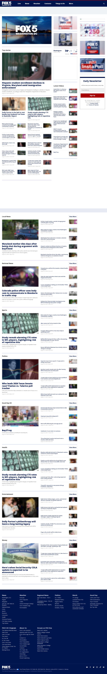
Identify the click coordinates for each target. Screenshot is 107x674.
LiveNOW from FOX (77, 599)
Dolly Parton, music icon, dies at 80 (8, 143)
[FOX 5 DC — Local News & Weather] (7, 4)
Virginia (4, 599)
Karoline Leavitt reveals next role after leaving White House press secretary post (53, 370)
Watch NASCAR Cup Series (44, 638)
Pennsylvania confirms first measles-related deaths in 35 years (54, 268)
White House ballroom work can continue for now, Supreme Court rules (54, 394)
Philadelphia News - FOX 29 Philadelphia (44, 601)
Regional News (42, 595)
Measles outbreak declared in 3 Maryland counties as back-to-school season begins (54, 452)
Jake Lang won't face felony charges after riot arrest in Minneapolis (34, 171)
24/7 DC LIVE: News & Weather (8, 604)
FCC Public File (24, 650)
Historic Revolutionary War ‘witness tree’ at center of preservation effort (54, 293)
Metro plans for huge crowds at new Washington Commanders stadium (9, 125)
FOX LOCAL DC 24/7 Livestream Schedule (78, 607)
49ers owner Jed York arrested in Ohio (51, 323)
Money (4, 540)
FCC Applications (24, 652)
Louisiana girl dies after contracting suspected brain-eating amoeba (53, 477)
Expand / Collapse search (104, 3)
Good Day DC (7, 403)
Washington (58, 51)
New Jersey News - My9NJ (44, 604)
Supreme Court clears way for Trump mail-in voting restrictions (52, 361)
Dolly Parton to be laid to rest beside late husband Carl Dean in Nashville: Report (13, 114)
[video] (73, 91)
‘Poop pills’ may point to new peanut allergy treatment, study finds (52, 486)
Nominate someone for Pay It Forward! (96, 604)
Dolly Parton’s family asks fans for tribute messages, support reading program (51, 516)
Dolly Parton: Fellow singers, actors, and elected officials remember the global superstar (53, 499)
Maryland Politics (59, 599)
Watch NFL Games (42, 630)
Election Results (59, 605)
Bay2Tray (56, 152)
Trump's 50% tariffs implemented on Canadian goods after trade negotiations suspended (53, 386)
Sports (4, 310)
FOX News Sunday (7, 621)
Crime (3, 609)
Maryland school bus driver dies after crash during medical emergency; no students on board (35, 126)
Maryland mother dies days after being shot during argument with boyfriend (20, 246)
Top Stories (5, 623)
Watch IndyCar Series (43, 640)
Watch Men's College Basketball (43, 642)
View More (72, 217)
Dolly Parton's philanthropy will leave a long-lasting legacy (19, 522)
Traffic (21, 601)
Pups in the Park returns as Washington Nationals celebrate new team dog (61, 98)
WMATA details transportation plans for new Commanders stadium (61, 130)
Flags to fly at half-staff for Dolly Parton (51, 532)
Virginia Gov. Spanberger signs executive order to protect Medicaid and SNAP (60, 123)
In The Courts (5, 640)
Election (57, 603)
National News (7, 263)
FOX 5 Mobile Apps (25, 644)
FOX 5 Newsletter (24, 642)
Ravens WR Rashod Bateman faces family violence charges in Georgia (54, 348)
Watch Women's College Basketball (43, 646)
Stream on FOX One (44, 628)
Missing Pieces (6, 650)
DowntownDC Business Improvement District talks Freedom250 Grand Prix (54, 408)
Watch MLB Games (42, 636)
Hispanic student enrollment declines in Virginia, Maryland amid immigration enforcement (23, 85)
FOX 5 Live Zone (6, 642)
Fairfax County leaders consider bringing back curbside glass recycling (8, 136)
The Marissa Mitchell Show (9, 630)
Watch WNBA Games (43, 649)
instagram (97, 667)
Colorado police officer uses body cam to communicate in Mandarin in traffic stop (20, 293)
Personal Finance (6, 619)
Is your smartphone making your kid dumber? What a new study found (54, 285)
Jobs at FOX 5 (23, 656)
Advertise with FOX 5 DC (26, 632)
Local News (6, 217)
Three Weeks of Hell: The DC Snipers (9, 647)
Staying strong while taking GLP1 (49, 416)
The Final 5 (5, 636)
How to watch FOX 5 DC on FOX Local (79, 604)
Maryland (4, 601)
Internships (23, 654)
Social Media (23, 646)
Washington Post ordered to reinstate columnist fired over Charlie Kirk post (35, 144)
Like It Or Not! (6, 634)
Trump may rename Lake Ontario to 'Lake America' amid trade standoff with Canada (34, 162)
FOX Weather (23, 607)
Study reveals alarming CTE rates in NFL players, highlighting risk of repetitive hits (39, 115)
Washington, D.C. (6, 597)
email (103, 667)
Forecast (22, 597)
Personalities (23, 640)
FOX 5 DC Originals (9, 628)
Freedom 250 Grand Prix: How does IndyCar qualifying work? (52, 331)
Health (4, 447)
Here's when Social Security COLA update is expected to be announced (19, 570)
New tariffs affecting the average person (51, 423)
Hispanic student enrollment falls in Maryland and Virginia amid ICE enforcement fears (60, 114)
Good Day (93, 595)
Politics (4, 356)
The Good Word (6, 644)
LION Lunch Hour (94, 597)
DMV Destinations (95, 599)
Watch (74, 595)
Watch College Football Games (43, 633)
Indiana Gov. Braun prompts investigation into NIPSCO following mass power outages (53, 302)
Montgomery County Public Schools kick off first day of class (9, 162)
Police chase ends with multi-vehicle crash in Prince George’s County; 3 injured (9, 153)
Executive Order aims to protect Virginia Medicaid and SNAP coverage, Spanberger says (54, 545)
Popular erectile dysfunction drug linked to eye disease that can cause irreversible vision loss (53, 461)
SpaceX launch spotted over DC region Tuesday (34, 135)
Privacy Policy (94, 103)
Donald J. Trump (59, 607)
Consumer (5, 615)
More (71, 4)
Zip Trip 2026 (93, 607)
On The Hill (5, 638)
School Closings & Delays (26, 603)
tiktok (100, 667)
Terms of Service (93, 105)
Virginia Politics (59, 601)
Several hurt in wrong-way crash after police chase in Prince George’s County (61, 138)
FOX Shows (75, 601)
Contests (22, 648)
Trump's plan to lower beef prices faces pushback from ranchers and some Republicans (54, 378)
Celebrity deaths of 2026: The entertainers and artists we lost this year (34, 152)
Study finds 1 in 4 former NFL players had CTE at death (60, 90)
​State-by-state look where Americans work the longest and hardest (53, 277)
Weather (23, 595)
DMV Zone (5, 632)
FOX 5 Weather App (25, 605)
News (4, 595)
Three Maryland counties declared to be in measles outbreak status (52, 439)
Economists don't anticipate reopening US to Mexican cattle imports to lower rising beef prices (54, 562)
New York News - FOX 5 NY (43, 598)
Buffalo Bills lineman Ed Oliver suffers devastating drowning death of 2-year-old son (54, 339)
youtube (87, 667)
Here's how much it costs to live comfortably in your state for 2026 (53, 578)
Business (4, 613)
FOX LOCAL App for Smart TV (27, 635)
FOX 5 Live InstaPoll (25, 630)
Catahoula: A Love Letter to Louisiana (50, 431)
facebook (90, 667)
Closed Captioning (24, 658)
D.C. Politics (58, 597)
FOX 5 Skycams (24, 599)
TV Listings (75, 597)
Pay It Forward (94, 601)
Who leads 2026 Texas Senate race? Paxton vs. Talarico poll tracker (8, 171)
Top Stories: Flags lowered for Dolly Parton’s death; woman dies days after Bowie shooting (61, 146)
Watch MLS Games (42, 651)
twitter (93, 667)
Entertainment (7, 494)
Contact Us (23, 638)
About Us (23, 628)
